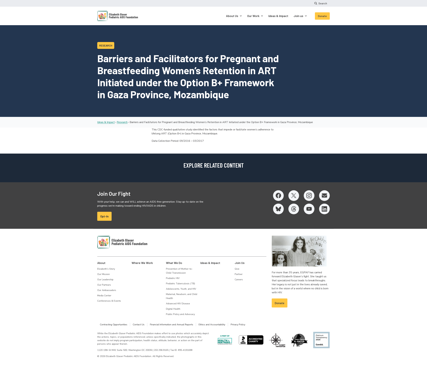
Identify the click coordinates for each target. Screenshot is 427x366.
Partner (239, 274)
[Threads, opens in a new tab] (293, 209)
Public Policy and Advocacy (180, 314)
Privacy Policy (238, 324)
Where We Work (142, 263)
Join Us (240, 263)
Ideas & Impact (106, 122)
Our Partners (104, 284)
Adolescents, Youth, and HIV (181, 288)
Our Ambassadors (106, 290)
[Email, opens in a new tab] (324, 195)
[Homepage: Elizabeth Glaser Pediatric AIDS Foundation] (109, 16)
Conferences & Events (109, 300)
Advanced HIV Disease (178, 303)
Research (122, 122)
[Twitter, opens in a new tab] (293, 195)
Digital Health (173, 308)
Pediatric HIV (173, 278)
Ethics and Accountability (212, 324)
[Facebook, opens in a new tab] (278, 195)
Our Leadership (105, 279)
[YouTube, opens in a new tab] (309, 209)
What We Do (174, 263)
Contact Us (138, 324)
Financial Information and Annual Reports (171, 324)
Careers (239, 279)
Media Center (104, 295)
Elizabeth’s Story (106, 268)
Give (237, 268)
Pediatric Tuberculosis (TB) (180, 283)
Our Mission (103, 274)
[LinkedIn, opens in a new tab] (324, 209)
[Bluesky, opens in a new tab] (278, 209)
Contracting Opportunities (113, 324)
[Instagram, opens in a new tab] (309, 195)
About (101, 263)
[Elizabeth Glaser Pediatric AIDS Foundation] (122, 242)
